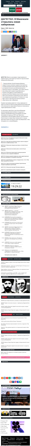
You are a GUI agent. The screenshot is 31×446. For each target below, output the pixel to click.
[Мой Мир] (4, 32)
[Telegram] (16, 32)
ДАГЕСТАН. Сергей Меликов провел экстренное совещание (13, 169)
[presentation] (28, 284)
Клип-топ (3, 429)
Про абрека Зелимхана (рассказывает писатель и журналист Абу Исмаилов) (15, 324)
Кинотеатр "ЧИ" (4, 427)
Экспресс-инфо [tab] (17, 259)
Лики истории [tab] (19, 314)
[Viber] (12, 32)
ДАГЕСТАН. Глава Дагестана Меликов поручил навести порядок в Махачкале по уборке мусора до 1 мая (14, 142)
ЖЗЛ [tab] (14, 314)
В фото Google (20, 438)
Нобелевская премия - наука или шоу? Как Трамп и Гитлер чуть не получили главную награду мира (15, 266)
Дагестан (11, 28)
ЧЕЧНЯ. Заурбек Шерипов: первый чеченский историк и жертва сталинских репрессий (14, 307)
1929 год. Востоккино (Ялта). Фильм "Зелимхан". (11, 321)
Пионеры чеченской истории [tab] (9, 331)
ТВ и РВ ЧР (3, 431)
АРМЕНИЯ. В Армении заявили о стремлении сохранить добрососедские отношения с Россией (13, 246)
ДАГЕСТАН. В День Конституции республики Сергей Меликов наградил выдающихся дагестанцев (13, 164)
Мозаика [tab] (4, 297)
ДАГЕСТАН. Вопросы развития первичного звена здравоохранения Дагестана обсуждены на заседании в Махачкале (15, 157)
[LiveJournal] (10, 32)
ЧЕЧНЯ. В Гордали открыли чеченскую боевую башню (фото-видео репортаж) (15, 263)
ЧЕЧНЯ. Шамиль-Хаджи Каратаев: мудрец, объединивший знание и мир (15, 310)
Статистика (5, 441)
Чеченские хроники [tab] (7, 314)
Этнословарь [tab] (11, 297)
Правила (17, 1)
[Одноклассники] (8, 32)
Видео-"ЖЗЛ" (4, 422)
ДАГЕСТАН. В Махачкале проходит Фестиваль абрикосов (13, 167)
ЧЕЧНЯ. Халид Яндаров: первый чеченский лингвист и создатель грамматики (15, 346)
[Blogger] (2, 32)
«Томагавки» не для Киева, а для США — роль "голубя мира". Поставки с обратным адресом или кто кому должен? (14, 273)
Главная (8, 1)
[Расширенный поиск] (23, 5)
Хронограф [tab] (18, 297)
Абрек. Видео (4, 426)
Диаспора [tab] (10, 259)
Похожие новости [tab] (6, 134)
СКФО (6, 28)
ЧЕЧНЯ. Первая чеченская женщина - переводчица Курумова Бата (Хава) (15, 303)
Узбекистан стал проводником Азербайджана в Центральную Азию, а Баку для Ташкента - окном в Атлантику (14, 251)
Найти (19, 5)
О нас (12, 1)
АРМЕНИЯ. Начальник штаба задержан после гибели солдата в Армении (13, 243)
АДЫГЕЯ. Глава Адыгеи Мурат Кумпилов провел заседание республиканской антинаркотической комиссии (13, 207)
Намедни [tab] (4, 259)
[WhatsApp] (14, 32)
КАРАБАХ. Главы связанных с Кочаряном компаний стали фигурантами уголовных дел (13, 239)
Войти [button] (21, 3)
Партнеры (23, 1)
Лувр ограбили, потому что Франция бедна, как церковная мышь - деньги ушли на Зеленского (15, 270)
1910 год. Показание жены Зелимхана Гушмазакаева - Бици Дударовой (14, 318)
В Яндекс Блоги (11, 439)
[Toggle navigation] (3, 14)
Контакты (10, 3)
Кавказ (3, 28)
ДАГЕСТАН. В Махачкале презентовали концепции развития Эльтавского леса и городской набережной (13, 153)
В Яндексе (12, 438)
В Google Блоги (19, 439)
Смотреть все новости (11, 255)
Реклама (16, 3)
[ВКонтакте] (6, 32)
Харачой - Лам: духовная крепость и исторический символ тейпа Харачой (15, 328)
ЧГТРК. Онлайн (4, 433)
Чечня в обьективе (5, 424)
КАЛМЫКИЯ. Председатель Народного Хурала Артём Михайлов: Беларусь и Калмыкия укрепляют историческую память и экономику (14, 234)
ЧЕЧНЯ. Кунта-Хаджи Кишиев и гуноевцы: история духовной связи (15, 300)
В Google (6, 438)
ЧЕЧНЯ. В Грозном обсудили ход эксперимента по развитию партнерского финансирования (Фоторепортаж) (15, 398)
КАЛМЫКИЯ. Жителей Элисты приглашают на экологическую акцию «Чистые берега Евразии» (14, 223)
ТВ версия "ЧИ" (4, 421)
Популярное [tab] (15, 134)
